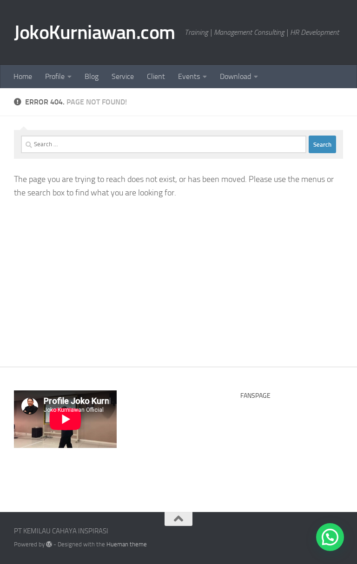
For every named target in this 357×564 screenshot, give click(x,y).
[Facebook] (303, 534)
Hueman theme (126, 544)
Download (235, 76)
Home (22, 76)
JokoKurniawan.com (94, 32)
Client (156, 76)
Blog (92, 76)
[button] (330, 537)
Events (189, 76)
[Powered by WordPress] (49, 544)
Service (123, 76)
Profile (55, 76)
